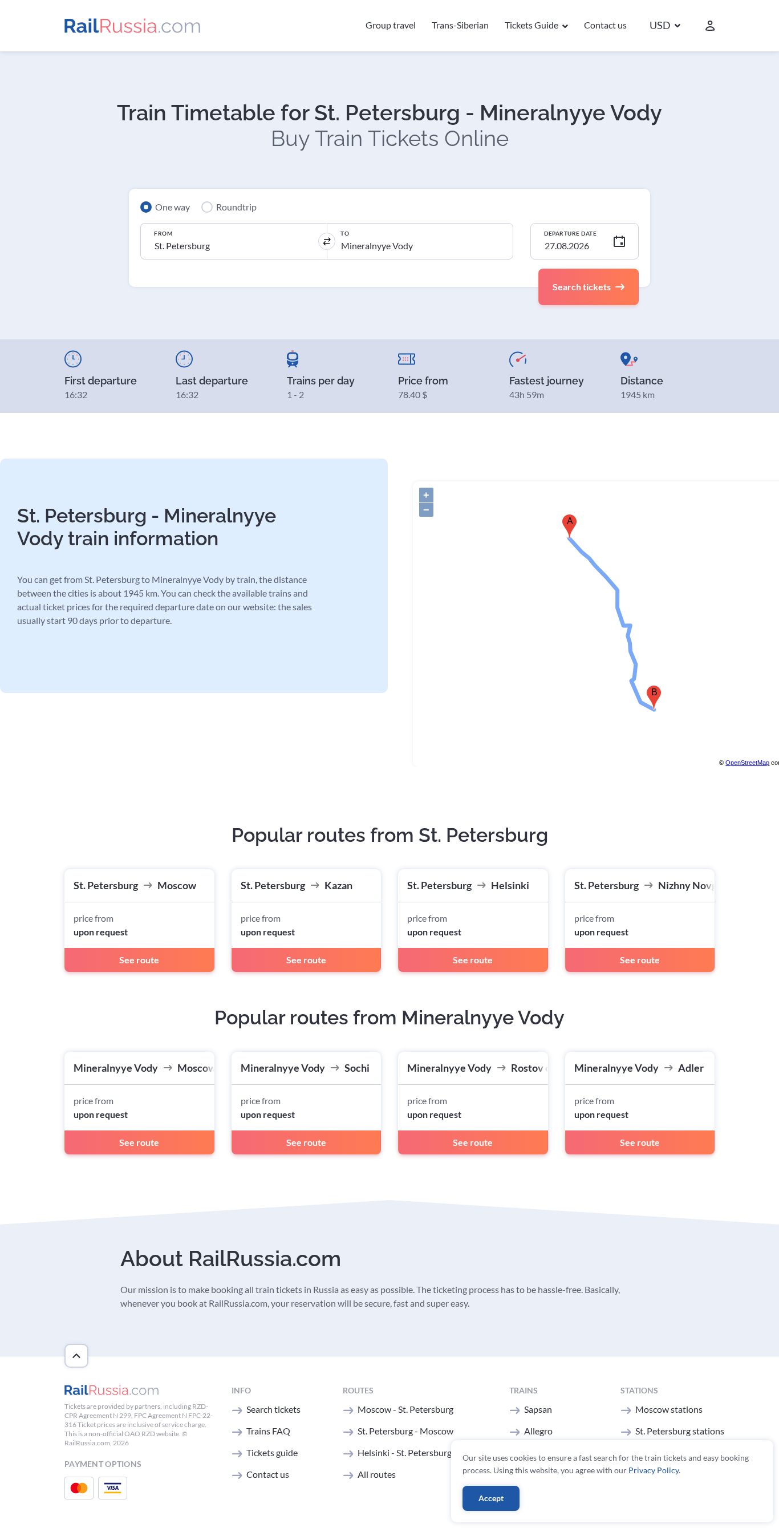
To (344, 233)
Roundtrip (236, 206)
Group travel (391, 24)
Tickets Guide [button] (532, 24)
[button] (665, 26)
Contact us (605, 24)
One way (172, 206)
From (163, 233)
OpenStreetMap (747, 762)
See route (139, 959)
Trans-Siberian (460, 24)
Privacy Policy (653, 1470)
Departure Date (570, 233)
